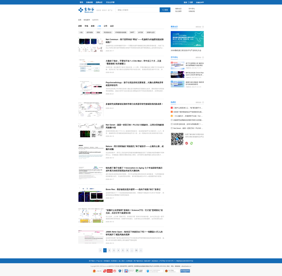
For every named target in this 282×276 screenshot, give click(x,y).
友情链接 (129, 261)
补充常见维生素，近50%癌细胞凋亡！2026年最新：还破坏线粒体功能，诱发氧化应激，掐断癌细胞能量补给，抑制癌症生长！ (188, 124)
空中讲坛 (192, 8)
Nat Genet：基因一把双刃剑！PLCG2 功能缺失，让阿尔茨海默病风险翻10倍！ (188, 128)
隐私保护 (147, 261)
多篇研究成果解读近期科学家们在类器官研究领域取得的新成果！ (134, 104)
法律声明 (130, 266)
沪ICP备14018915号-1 (167, 261)
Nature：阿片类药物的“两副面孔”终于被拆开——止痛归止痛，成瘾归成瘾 (135, 147)
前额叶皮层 (151, 32)
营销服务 (107, 261)
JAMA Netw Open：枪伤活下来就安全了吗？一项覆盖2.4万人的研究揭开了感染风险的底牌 (134, 233)
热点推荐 (178, 11)
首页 (79, 20)
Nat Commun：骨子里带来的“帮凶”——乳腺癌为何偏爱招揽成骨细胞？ (135, 41)
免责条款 (155, 261)
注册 (191, 2)
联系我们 (114, 261)
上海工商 (98, 271)
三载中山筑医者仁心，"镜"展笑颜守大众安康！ (188, 108)
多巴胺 (140, 32)
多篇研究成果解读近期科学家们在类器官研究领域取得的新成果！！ (188, 120)
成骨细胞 (90, 32)
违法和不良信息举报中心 (129, 271)
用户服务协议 (138, 261)
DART (132, 32)
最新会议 (178, 8)
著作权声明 (123, 266)
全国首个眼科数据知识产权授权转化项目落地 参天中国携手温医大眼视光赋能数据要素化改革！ (188, 112)
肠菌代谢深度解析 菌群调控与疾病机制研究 (195, 83)
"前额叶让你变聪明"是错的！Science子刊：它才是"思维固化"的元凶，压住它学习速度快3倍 (134, 211)
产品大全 (99, 261)
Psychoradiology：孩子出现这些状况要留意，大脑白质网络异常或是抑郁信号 (134, 84)
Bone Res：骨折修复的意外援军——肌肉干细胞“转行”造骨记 (133, 189)
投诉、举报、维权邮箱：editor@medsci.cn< (179, 266)
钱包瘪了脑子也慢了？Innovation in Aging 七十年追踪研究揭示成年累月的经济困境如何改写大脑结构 (134, 169)
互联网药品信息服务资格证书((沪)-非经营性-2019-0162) (150, 266)
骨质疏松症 (107, 32)
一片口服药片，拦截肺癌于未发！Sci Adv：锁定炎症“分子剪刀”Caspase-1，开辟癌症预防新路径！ (188, 116)
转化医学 (87, 20)
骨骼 (98, 32)
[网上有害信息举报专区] (185, 271)
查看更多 (199, 27)
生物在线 (192, 11)
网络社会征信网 (122, 270)
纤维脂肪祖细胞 (120, 32)
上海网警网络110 (110, 271)
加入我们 (122, 261)
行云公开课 (110, 2)
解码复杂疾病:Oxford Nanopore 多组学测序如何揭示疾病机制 (195, 74)
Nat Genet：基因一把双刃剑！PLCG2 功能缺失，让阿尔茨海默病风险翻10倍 (135, 126)
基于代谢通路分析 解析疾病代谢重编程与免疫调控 (195, 64)
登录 (185, 2)
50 (136, 250)
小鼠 (81, 32)
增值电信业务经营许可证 (184, 261)
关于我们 (92, 261)
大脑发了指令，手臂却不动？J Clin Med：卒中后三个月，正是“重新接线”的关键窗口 (133, 62)
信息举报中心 (140, 271)
